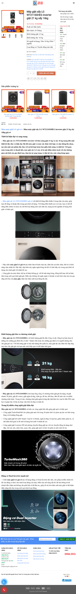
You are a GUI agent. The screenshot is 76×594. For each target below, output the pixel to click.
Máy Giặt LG (36, 54)
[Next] (21, 21)
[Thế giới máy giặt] (38, 3)
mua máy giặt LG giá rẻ (38, 59)
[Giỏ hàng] (74, 3)
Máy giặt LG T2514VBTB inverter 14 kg (63, 115)
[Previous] (4, 21)
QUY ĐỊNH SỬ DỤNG (22, 553)
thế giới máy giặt (31, 69)
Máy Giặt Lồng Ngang (45, 54)
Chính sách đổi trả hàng (39, 553)
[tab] (3, 124)
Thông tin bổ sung (14, 124)
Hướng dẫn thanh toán (23, 563)
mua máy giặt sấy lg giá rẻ (45, 61)
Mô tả (3, 124)
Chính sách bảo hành (38, 551)
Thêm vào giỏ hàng (46, 73)
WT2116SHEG (39, 69)
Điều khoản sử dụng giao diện (22, 559)
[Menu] (2, 3)
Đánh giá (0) (27, 124)
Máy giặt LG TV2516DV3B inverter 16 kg (38, 115)
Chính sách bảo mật (22, 556)
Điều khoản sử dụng (38, 559)
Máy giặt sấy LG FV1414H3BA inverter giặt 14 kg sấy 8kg (13, 115)
